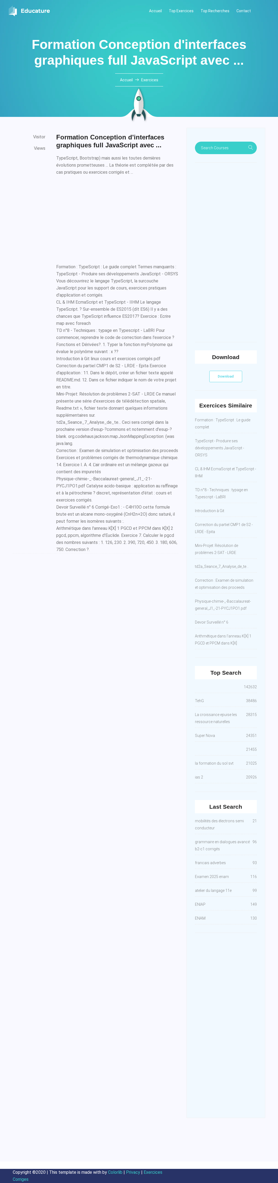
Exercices (149, 80)
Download (226, 376)
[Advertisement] (117, 218)
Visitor (39, 136)
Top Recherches (215, 11)
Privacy (133, 1172)
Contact (243, 11)
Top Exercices (181, 11)
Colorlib (115, 1172)
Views (39, 148)
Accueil (155, 11)
